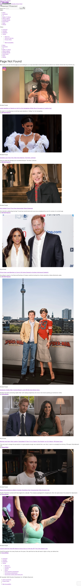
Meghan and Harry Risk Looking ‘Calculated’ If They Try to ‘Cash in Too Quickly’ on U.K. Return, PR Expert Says (31, 441)
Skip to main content (5, 0)
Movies (4, 24)
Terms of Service (9, 38)
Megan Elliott (5, 447)
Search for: (3, 8)
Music (3, 23)
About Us (7, 36)
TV (3, 15)
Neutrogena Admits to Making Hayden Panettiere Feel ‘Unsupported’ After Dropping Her (25, 490)
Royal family (5, 21)
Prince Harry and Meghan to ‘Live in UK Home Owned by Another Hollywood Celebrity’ (24, 272)
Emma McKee (5, 394)
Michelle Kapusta (6, 112)
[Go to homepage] (5, 556)
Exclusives (5, 14)
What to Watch (6, 18)
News (3, 12)
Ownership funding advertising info (14, 574)
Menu (1, 10)
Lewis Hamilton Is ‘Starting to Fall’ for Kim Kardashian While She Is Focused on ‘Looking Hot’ (26, 108)
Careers (7, 568)
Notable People (6, 20)
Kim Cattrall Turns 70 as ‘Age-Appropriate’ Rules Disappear (16, 208)
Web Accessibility (9, 42)
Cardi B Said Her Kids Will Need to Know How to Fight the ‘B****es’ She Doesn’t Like (24, 548)
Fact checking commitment (12, 571)
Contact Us (7, 567)
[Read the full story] (38, 102)
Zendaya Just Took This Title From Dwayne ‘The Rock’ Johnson (18, 157)
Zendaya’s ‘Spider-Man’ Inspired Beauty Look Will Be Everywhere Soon (20, 390)
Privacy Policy (8, 39)
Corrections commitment (11, 573)
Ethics (6, 570)
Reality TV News (6, 17)
